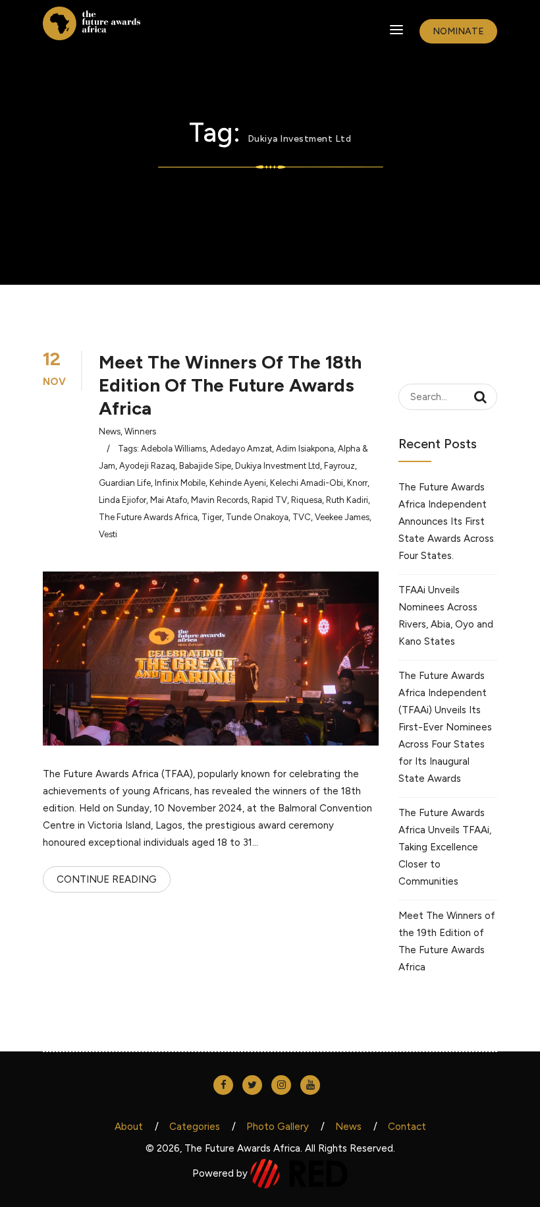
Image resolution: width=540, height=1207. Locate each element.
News (110, 431)
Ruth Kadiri (347, 500)
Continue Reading (107, 879)
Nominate (458, 31)
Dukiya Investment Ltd (277, 466)
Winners (140, 431)
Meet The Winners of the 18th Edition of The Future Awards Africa (230, 385)
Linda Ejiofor (122, 500)
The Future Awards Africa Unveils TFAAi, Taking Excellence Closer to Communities (444, 847)
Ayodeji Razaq (147, 466)
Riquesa (306, 500)
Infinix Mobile (180, 483)
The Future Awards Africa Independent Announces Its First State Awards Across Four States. (446, 521)
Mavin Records (219, 500)
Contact (407, 1127)
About (129, 1127)
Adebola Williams (173, 449)
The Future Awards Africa (148, 517)
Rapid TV (269, 500)
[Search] (480, 397)
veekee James (342, 517)
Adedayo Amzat (241, 449)
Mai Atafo (168, 500)
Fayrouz (339, 466)
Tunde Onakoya (257, 517)
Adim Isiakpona (305, 449)
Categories (194, 1127)
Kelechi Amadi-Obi (306, 483)
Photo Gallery (277, 1127)
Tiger (212, 517)
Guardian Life (125, 483)
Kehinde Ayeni (237, 483)
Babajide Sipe (205, 466)
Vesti (108, 534)
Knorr (357, 483)
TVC (301, 517)
